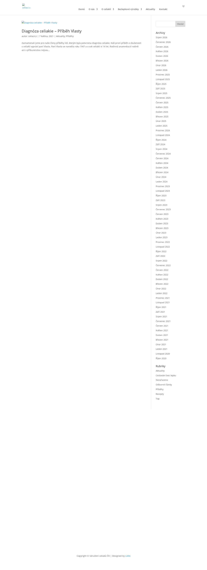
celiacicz (32, 36)
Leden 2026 (161, 70)
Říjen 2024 (161, 139)
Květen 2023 (162, 218)
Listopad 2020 (163, 353)
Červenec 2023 (163, 209)
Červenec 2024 (163, 153)
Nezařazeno (162, 379)
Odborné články (164, 384)
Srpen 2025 (161, 93)
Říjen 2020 (161, 358)
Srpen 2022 (161, 260)
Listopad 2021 (163, 302)
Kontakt (163, 9)
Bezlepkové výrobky (128, 9)
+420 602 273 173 (121, 503)
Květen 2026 (162, 51)
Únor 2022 (161, 288)
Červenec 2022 (163, 265)
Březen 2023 (162, 228)
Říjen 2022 (161, 251)
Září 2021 (160, 311)
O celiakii (106, 9)
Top (158, 398)
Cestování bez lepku (166, 375)
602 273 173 (144, 437)
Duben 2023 (162, 223)
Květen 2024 (162, 163)
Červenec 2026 (163, 42)
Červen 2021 (162, 325)
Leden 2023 (161, 237)
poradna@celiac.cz (160, 437)
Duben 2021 (162, 335)
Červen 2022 (162, 270)
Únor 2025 (161, 121)
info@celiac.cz (138, 503)
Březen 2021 (162, 339)
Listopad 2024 (163, 135)
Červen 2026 (162, 46)
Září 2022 (160, 255)
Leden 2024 (161, 181)
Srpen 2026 (161, 37)
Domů (81, 9)
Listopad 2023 (163, 190)
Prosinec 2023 (163, 186)
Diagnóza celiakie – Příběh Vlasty (52, 31)
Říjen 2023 (161, 195)
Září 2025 (160, 88)
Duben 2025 (162, 111)
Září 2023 (160, 200)
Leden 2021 (161, 349)
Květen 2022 (162, 274)
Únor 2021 (161, 344)
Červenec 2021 (163, 321)
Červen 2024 (162, 158)
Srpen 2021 (161, 316)
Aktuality (150, 9)
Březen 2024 (162, 172)
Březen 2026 (162, 60)
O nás (92, 9)
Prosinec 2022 (163, 242)
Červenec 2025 (163, 97)
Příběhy (70, 36)
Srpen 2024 (161, 149)
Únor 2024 (161, 177)
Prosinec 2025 (163, 74)
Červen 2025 (162, 102)
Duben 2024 (162, 167)
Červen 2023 (162, 214)
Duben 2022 (162, 279)
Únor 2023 (161, 232)
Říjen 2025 (161, 83)
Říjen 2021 (161, 307)
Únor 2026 (161, 65)
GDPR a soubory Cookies (118, 527)
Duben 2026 (162, 56)
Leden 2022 (161, 293)
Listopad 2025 (163, 79)
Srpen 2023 (161, 204)
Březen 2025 (162, 116)
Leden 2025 (161, 125)
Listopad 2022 (163, 246)
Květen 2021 (162, 330)
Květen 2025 (162, 107)
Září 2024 (160, 144)
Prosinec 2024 (163, 130)
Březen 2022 (162, 283)
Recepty (160, 394)
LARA (127, 555)
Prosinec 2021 (163, 297)
